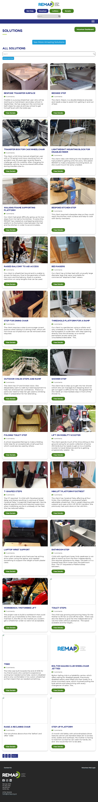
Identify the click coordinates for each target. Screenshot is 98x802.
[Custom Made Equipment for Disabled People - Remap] (49, 4)
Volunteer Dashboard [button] (85, 29)
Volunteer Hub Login (89, 767)
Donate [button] (68, 11)
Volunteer (43, 11)
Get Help (30, 11)
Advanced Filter (8, 58)
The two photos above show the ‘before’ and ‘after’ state (23, 731)
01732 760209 (7, 792)
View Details (11, 113)
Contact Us (8, 767)
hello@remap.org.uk (9, 794)
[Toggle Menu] (93, 21)
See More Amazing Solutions (49, 42)
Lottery (55, 11)
